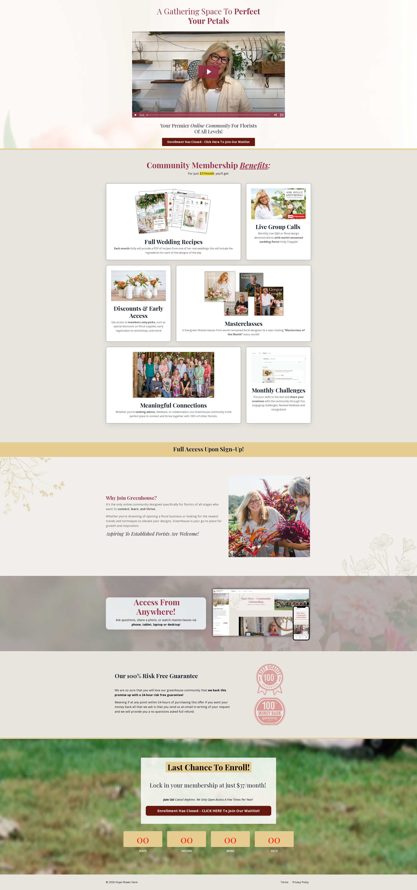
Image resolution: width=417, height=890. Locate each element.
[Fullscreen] (282, 115)
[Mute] (275, 115)
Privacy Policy (300, 882)
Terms (284, 882)
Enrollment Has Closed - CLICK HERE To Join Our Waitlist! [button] (208, 810)
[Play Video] (135, 115)
